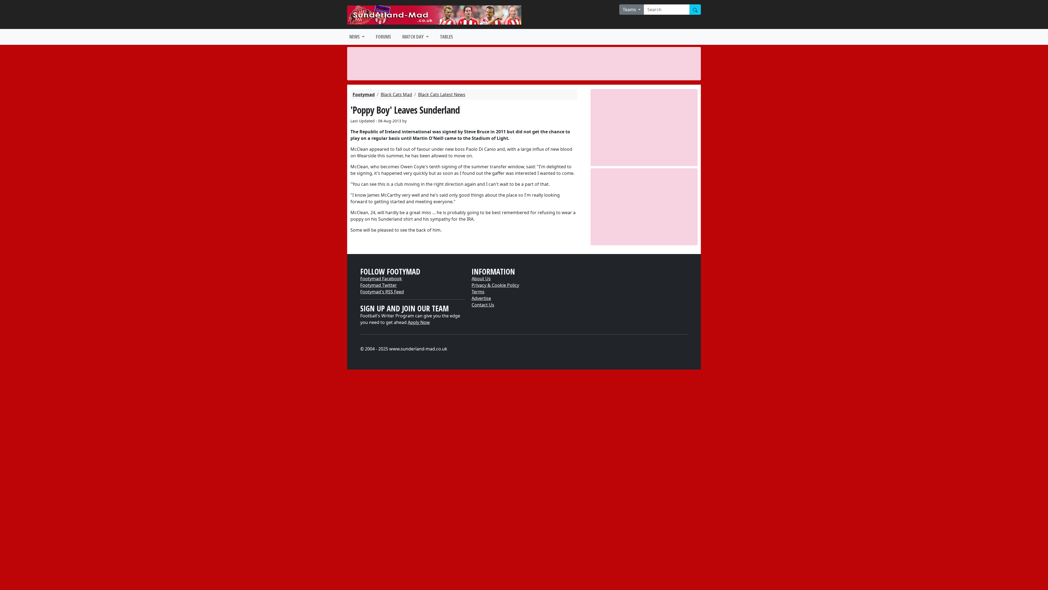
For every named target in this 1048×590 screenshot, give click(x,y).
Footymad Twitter (378, 285)
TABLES (446, 37)
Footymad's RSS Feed (382, 292)
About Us (481, 279)
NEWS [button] (355, 37)
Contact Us (483, 305)
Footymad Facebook (381, 279)
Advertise (481, 298)
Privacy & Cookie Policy (495, 285)
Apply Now (419, 322)
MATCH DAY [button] (413, 37)
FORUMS (383, 37)
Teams (630, 10)
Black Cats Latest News (441, 95)
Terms (478, 292)
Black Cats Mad (396, 95)
